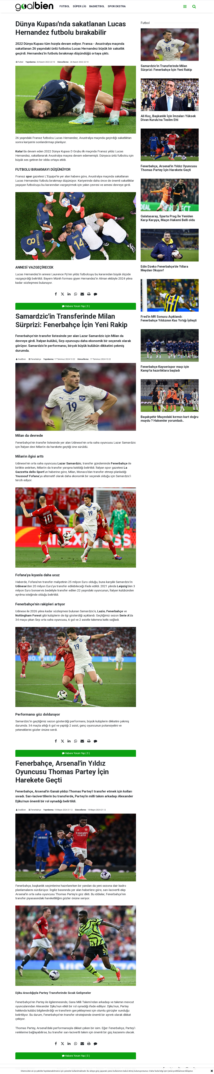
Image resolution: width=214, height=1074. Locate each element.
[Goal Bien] (34, 6)
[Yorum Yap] (95, 294)
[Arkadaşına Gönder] (82, 294)
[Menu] (185, 7)
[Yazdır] (88, 294)
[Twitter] (62, 294)
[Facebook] (55, 294)
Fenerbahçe (36, 359)
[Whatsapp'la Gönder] (75, 294)
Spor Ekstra (117, 6)
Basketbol (97, 6)
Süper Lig (79, 6)
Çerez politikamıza (175, 1071)
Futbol (65, 6)
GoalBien (22, 359)
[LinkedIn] (69, 294)
